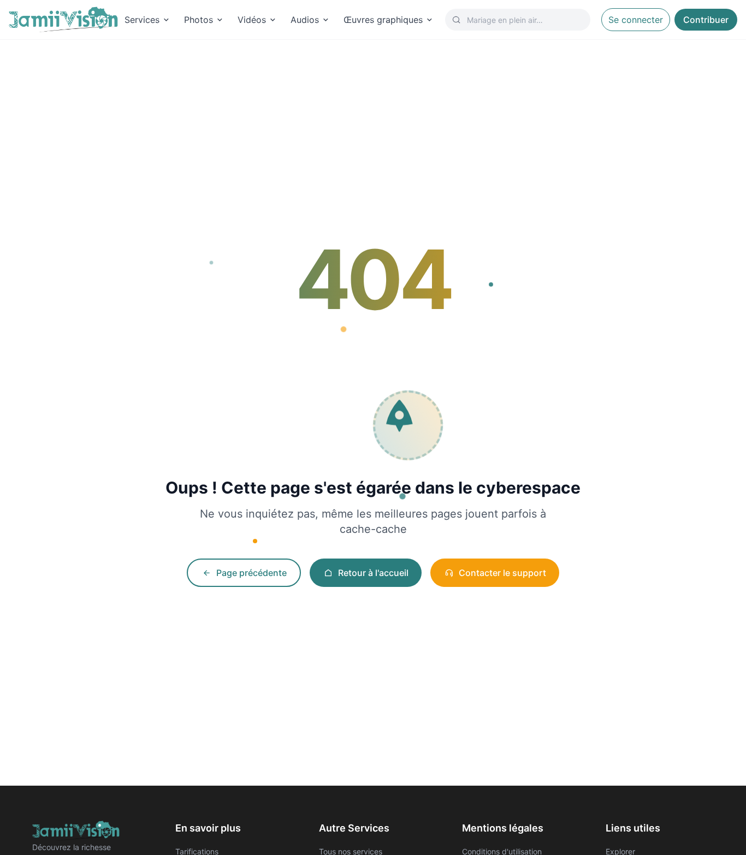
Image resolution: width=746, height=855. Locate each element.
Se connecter (635, 19)
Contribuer (706, 19)
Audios (305, 19)
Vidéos (252, 19)
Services (142, 19)
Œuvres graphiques (383, 19)
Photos (198, 19)
